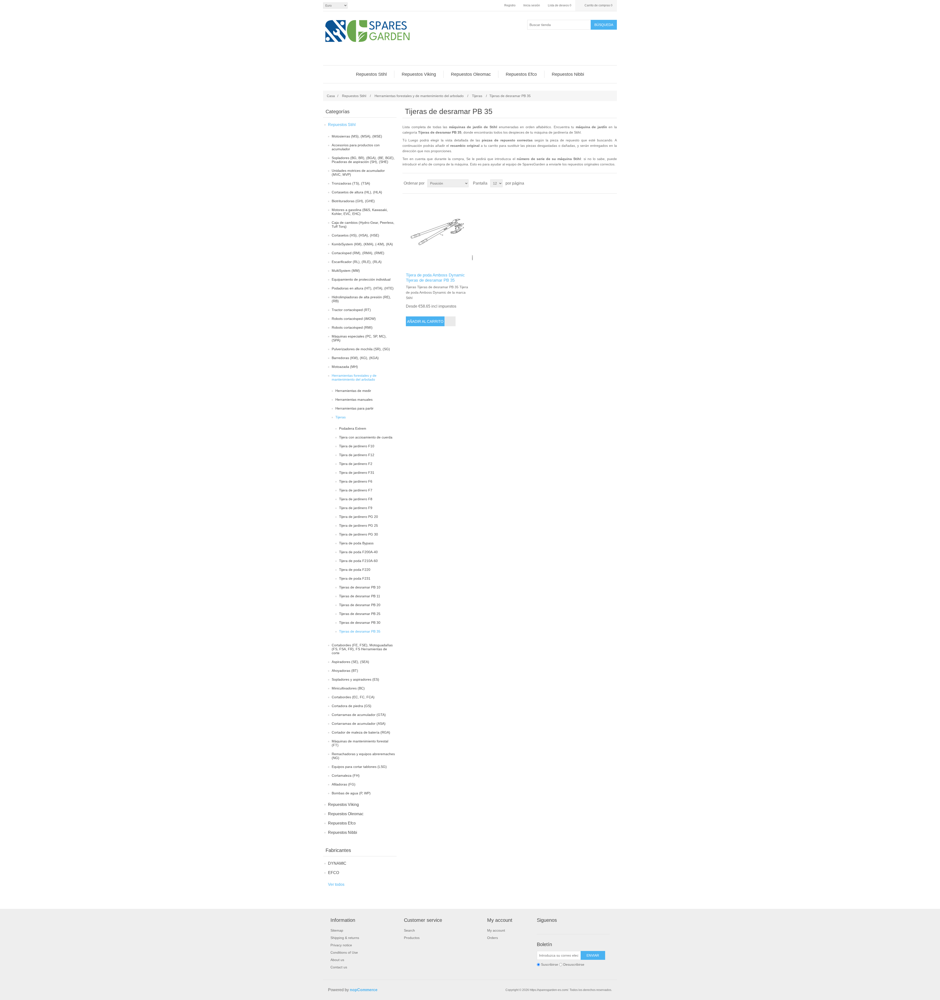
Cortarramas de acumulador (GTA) (359, 715)
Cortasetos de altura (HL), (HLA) (357, 192)
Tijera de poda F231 (354, 578)
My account (496, 930)
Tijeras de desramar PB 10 (359, 587)
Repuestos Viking (343, 804)
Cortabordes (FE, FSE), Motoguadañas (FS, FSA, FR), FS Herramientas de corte (362, 649)
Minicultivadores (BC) (348, 688)
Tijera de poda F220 (354, 570)
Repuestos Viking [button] (419, 74)
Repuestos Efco (342, 823)
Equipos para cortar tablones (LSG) (359, 767)
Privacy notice (341, 945)
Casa (331, 96)
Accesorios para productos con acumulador (356, 147)
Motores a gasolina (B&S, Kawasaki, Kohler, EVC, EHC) (360, 212)
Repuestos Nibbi (342, 832)
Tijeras (340, 417)
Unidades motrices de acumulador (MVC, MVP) (358, 172)
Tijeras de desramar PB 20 (359, 605)
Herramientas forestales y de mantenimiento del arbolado (354, 377)
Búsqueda (603, 25)
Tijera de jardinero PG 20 (358, 517)
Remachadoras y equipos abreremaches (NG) (363, 756)
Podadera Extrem (352, 428)
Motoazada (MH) (345, 367)
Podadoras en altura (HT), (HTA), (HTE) (363, 288)
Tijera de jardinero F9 (355, 508)
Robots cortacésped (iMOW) (354, 319)
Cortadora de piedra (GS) (351, 706)
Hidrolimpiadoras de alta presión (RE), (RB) (361, 299)
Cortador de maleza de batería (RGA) (361, 732)
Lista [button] (613, 183)
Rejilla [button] (604, 183)
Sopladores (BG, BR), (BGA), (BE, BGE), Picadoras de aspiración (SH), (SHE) (363, 160)
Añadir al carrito (425, 321)
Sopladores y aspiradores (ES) (355, 679)
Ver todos (336, 884)
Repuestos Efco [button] (521, 74)
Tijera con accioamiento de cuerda (365, 437)
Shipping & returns (344, 938)
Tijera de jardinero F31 (356, 473)
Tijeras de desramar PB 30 (359, 623)
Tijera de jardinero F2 (355, 464)
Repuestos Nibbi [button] (568, 74)
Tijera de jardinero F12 (356, 455)
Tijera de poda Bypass (356, 543)
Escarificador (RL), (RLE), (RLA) (357, 262)
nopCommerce (363, 990)
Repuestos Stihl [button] (371, 74)
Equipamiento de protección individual (361, 279)
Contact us (338, 967)
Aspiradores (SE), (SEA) (350, 662)
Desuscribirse (573, 964)
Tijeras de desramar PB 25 (359, 614)
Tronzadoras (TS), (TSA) (351, 183)
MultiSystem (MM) (346, 271)
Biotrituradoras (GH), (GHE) (353, 201)
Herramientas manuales (354, 399)
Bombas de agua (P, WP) (351, 793)
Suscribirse (549, 964)
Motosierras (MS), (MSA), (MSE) (357, 136)
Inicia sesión (531, 5)
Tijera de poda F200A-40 (358, 552)
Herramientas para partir (354, 408)
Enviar (593, 955)
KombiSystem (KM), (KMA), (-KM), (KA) (362, 244)
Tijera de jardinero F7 (355, 490)
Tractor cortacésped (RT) (351, 310)
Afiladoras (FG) (343, 784)
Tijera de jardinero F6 (355, 481)
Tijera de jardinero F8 (355, 499)
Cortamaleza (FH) (346, 775)
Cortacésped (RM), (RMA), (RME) (358, 253)
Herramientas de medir (353, 391)
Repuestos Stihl (342, 125)
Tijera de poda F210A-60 (358, 561)
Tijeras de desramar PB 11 (359, 596)
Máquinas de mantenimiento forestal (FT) (360, 743)
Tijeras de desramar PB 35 (359, 631)
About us (337, 960)
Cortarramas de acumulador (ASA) (359, 723)
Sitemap (336, 930)
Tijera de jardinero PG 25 (358, 525)
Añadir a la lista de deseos (450, 321)
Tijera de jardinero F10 (356, 446)
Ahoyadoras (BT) (345, 671)
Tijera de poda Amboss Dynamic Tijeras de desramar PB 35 (435, 277)
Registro (510, 5)
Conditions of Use (344, 952)
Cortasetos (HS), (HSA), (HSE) (355, 235)
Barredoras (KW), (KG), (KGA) (355, 358)
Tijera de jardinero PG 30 (358, 534)
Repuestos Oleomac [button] (471, 74)
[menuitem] (371, 74)
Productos (412, 938)
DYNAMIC (337, 863)
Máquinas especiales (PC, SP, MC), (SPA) (359, 338)
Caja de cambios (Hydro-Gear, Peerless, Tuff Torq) (363, 224)
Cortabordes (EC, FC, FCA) (353, 697)
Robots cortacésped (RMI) (352, 327)
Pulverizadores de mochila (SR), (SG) (361, 349)
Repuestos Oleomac (346, 814)
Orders (492, 938)
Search (409, 930)
